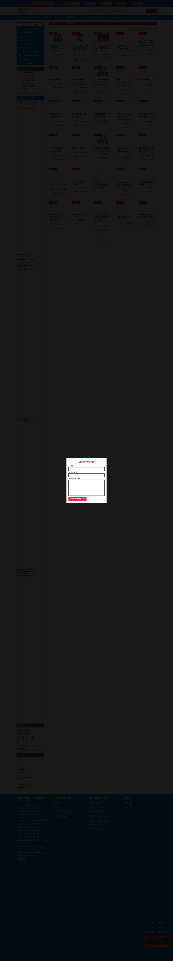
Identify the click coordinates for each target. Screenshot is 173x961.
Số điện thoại (72, 472)
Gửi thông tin (78, 499)
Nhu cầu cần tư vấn (74, 478)
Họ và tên (71, 466)
